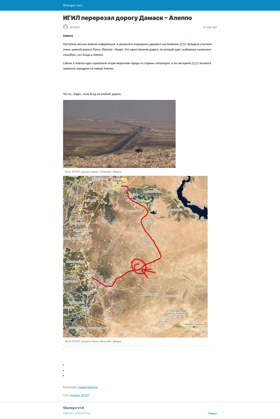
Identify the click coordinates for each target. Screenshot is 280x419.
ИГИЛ (182, 44)
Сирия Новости (88, 387)
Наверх (212, 413)
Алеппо (75, 395)
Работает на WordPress (77, 413)
